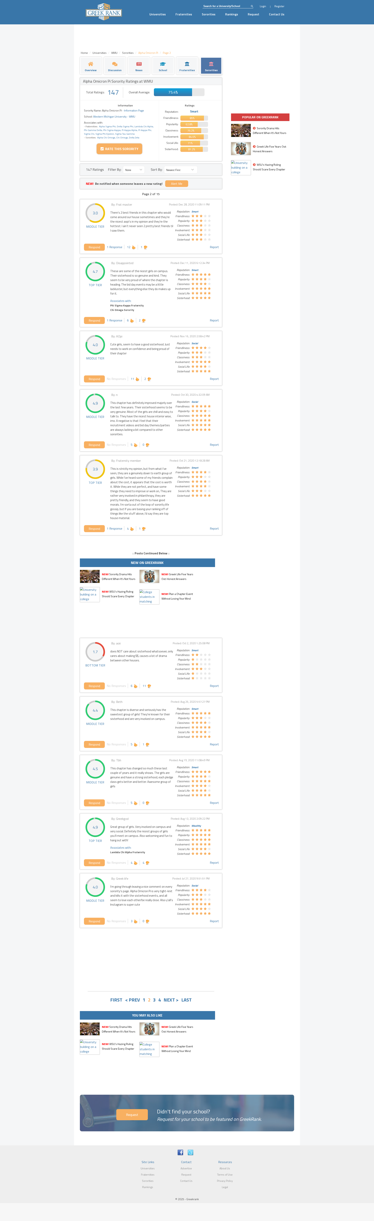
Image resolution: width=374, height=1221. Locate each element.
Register (279, 6)
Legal (225, 1187)
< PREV (132, 999)
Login (263, 6)
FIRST (116, 999)
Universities (157, 14)
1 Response (114, 247)
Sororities (208, 14)
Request (253, 14)
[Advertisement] (151, 959)
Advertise (186, 1168)
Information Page (134, 110)
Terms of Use (225, 1174)
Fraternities (184, 14)
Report (214, 247)
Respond (94, 247)
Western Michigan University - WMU (114, 116)
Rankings (231, 14)
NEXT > (171, 999)
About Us (225, 1168)
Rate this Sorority (121, 148)
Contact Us (276, 14)
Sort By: (156, 169)
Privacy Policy (225, 1181)
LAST (186, 999)
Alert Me (176, 183)
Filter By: (114, 169)
